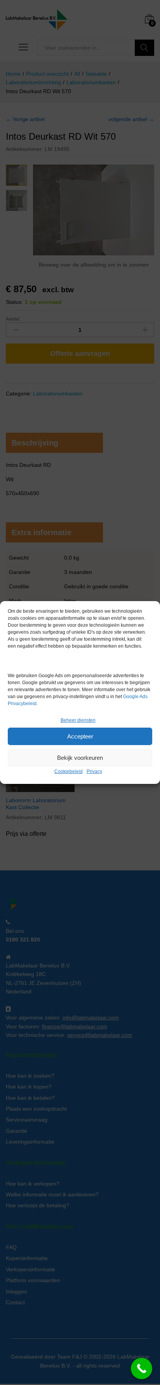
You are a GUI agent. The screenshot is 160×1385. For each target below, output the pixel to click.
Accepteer (80, 736)
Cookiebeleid (68, 771)
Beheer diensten (78, 720)
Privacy (94, 771)
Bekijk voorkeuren (80, 757)
